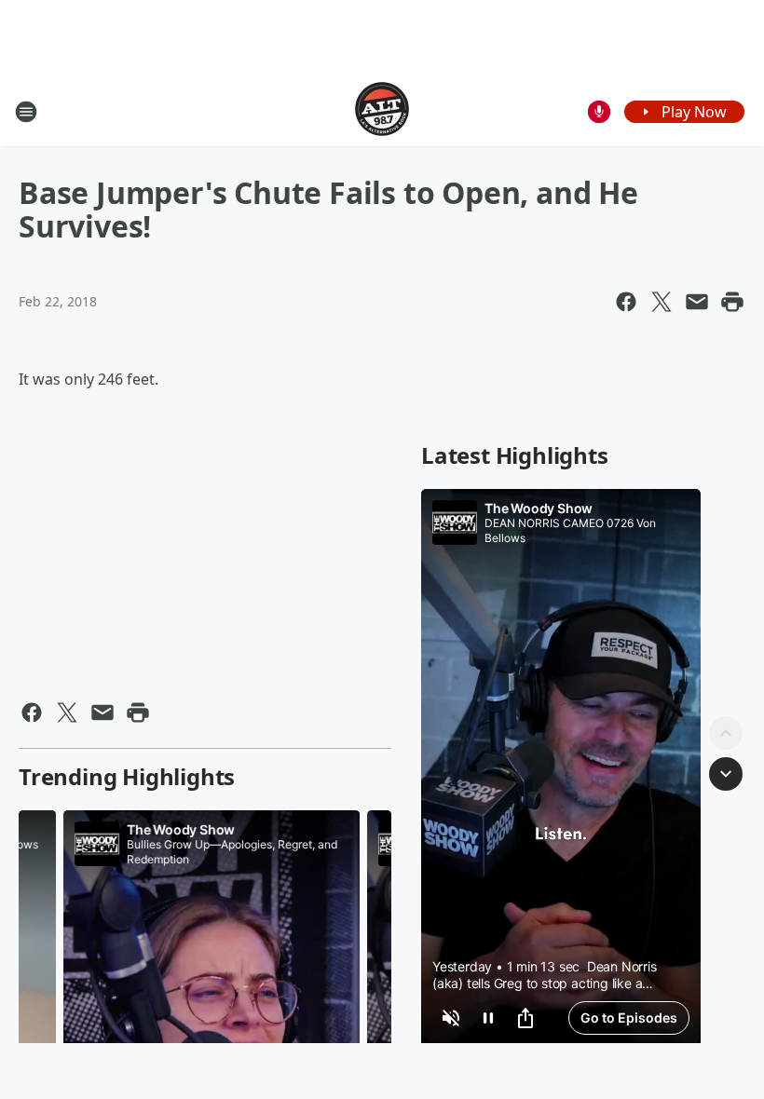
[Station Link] (382, 111)
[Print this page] (732, 302)
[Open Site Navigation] (26, 112)
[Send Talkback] (599, 112)
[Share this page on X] (661, 302)
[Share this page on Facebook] (626, 302)
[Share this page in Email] (697, 302)
